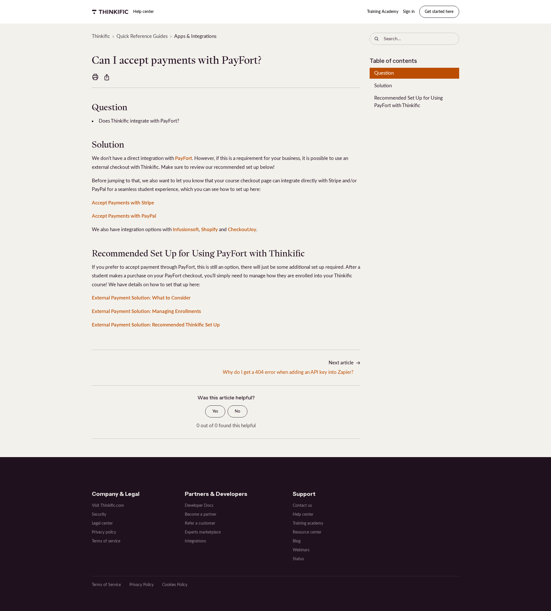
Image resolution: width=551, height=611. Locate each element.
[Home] (110, 11)
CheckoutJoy (242, 229)
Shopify (209, 229)
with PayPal (142, 216)
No (237, 411)
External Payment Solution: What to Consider (141, 297)
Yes (215, 411)
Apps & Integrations (195, 36)
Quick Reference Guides (142, 36)
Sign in (409, 12)
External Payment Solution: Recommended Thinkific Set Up (156, 324)
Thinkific (101, 36)
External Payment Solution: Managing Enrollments (146, 311)
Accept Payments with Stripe (123, 202)
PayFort (183, 158)
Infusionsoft (186, 229)
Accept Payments (110, 216)
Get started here (439, 12)
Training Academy (382, 12)
